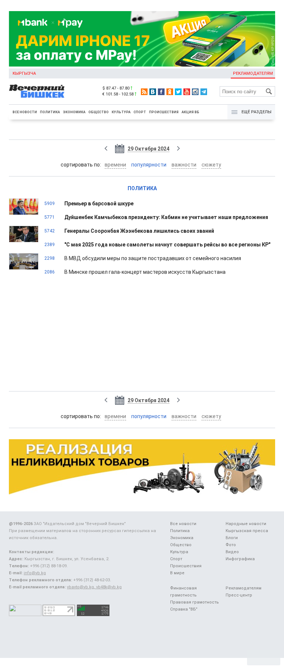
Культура (121, 112)
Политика (50, 112)
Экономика (74, 112)
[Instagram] (195, 91)
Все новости (25, 112)
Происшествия (164, 112)
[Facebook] (161, 91)
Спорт (139, 112)
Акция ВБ (190, 112)
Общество (98, 112)
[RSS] (144, 91)
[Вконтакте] (152, 91)
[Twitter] (178, 91)
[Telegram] (203, 91)
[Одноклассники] (169, 91)
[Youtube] (186, 91)
